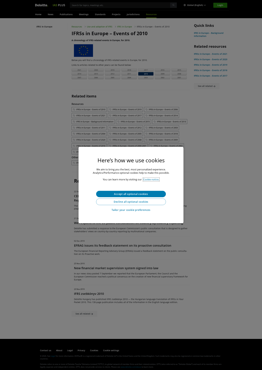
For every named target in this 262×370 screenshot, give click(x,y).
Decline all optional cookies (131, 201)
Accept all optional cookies (131, 194)
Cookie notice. (151, 179)
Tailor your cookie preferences (131, 210)
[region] (131, 185)
